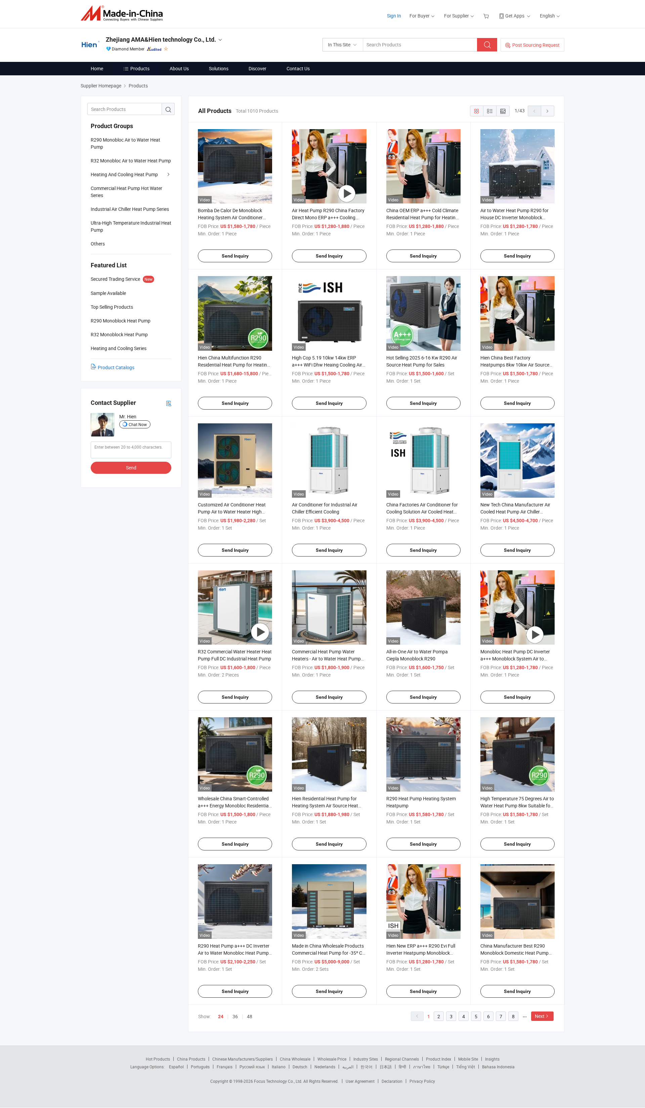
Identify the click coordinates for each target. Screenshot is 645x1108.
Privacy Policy (422, 1081)
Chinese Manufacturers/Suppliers (242, 1059)
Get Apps (514, 15)
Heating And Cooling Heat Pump (124, 174)
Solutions (218, 68)
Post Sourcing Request (536, 45)
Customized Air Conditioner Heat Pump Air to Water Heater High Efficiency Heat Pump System (232, 511)
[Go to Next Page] (547, 111)
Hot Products (158, 1059)
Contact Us (298, 68)
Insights (492, 1059)
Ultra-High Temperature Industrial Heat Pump (131, 226)
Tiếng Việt (465, 1066)
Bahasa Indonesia (498, 1066)
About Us (179, 68)
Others (98, 243)
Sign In (394, 15)
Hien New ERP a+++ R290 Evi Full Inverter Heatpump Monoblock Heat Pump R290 (420, 953)
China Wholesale (295, 1059)
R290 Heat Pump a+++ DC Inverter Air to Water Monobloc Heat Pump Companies (233, 953)
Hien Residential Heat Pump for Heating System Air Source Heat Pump (325, 805)
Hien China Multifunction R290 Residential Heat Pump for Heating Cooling (234, 364)
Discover (257, 68)
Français (224, 1066)
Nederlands (324, 1066)
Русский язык (252, 1066)
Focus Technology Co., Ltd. (278, 1081)
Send (131, 467)
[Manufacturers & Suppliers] (124, 13)
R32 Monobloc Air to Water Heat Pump (131, 160)
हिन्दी (402, 1066)
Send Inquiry (235, 256)
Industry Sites (365, 1059)
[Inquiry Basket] (486, 15)
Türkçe (443, 1066)
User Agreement (360, 1081)
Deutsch (300, 1066)
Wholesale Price (331, 1059)
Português (200, 1066)
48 (249, 1016)
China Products (191, 1059)
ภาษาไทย (421, 1066)
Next (540, 1016)
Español (176, 1066)
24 (220, 1016)
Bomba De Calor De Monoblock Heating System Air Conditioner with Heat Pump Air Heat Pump (230, 217)
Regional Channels (402, 1059)
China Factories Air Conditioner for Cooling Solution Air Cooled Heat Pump (422, 511)
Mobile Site (468, 1059)
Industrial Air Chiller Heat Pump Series (130, 209)
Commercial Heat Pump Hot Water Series (126, 191)
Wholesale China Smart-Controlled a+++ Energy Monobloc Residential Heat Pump (234, 805)
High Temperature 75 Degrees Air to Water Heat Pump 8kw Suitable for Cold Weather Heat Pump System (517, 805)
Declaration (392, 1081)
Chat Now (138, 424)
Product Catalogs (116, 367)
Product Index (438, 1059)
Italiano (279, 1066)
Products (139, 68)
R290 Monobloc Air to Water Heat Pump (125, 143)
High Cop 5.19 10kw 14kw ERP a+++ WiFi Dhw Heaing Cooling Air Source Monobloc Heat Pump (327, 364)
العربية (347, 1066)
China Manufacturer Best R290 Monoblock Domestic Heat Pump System (514, 953)
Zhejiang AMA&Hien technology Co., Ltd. (161, 39)
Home (97, 68)
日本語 (386, 1066)
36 (235, 1016)
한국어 (366, 1066)
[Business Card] (168, 403)
